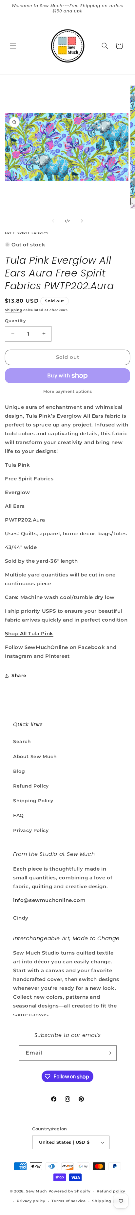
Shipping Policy (33, 801)
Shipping (13, 310)
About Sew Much (35, 756)
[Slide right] (82, 221)
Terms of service (68, 1201)
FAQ (18, 815)
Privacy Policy (30, 830)
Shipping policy (108, 1201)
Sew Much (36, 1191)
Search (22, 741)
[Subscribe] (109, 1053)
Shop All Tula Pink (29, 633)
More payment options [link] (67, 391)
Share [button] (19, 675)
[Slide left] (53, 221)
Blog (19, 771)
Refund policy (111, 1191)
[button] (13, 46)
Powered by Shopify (69, 1191)
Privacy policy (31, 1201)
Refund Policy (31, 786)
